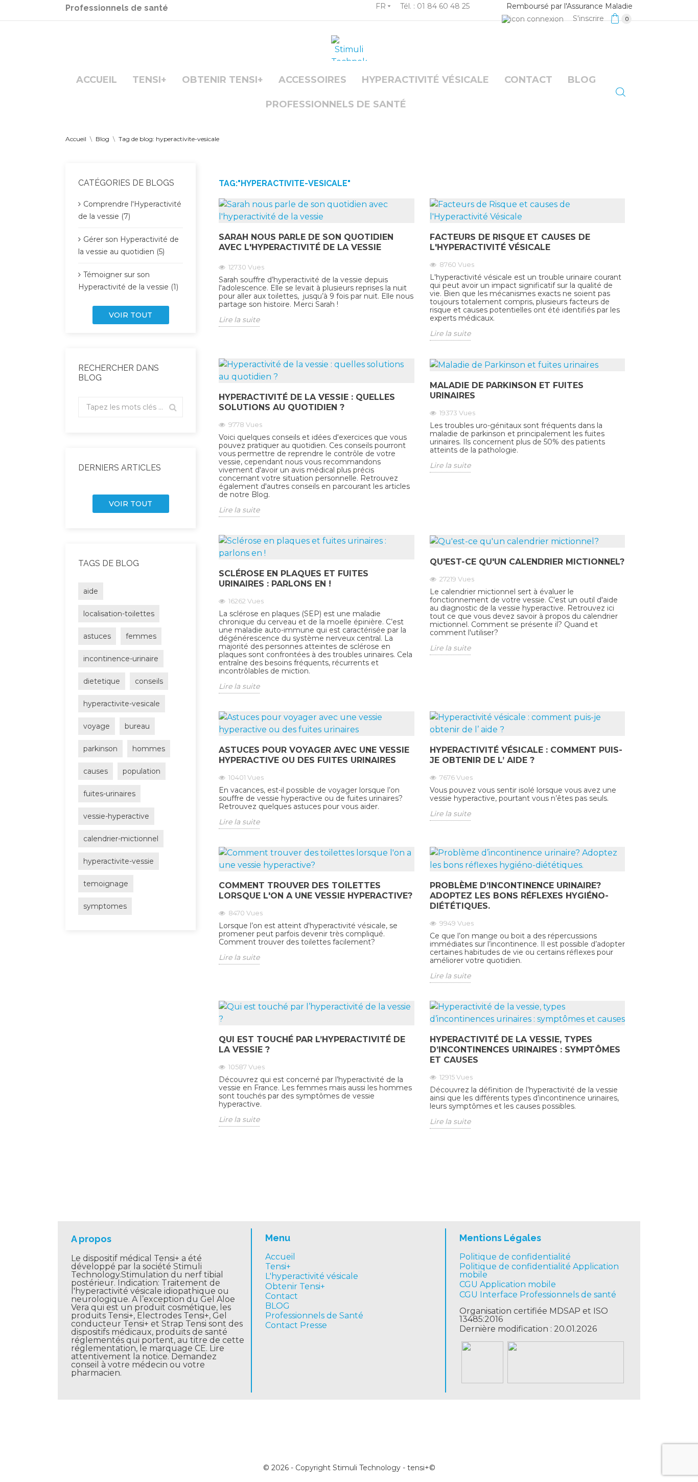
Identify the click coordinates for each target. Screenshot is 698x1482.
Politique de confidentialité (515, 1257)
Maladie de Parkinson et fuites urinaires (507, 390)
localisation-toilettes (118, 613)
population (141, 771)
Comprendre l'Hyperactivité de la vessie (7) (129, 210)
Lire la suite (239, 319)
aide (90, 591)
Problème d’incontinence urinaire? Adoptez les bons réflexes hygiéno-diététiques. (519, 896)
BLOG (277, 1306)
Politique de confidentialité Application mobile (539, 1270)
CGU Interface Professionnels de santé (537, 1294)
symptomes (105, 906)
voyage (96, 726)
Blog (582, 79)
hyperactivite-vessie (118, 861)
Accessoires (312, 79)
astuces (97, 636)
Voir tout (130, 315)
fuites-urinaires (109, 793)
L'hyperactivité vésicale (311, 1276)
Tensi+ (149, 79)
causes (95, 771)
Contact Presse (296, 1325)
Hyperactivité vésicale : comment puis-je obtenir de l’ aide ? (526, 755)
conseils (149, 681)
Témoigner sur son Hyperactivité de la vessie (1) (128, 280)
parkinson (100, 748)
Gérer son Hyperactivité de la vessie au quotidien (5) (128, 245)
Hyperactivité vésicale (425, 79)
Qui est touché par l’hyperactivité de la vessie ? (312, 1044)
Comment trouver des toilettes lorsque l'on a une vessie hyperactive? (315, 891)
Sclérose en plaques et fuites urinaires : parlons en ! (293, 579)
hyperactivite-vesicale (121, 703)
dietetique (101, 681)
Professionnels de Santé (314, 1315)
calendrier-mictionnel (120, 838)
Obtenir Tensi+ (222, 79)
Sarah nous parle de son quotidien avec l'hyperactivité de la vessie (306, 242)
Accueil (96, 79)
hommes (148, 748)
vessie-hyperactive (116, 816)
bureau (137, 726)
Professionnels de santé (116, 8)
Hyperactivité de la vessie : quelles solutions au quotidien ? (307, 402)
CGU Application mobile (507, 1284)
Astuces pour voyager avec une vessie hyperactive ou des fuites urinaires (314, 755)
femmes (141, 636)
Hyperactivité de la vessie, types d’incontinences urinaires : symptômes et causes (525, 1050)
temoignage (105, 883)
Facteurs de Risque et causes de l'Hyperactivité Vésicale (510, 242)
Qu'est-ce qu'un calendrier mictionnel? (527, 562)
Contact (528, 79)
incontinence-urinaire (120, 658)
